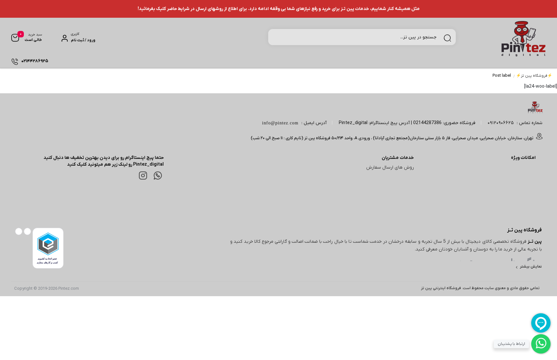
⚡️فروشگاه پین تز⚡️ (534, 75)
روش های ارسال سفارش (390, 167)
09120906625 (501, 123)
